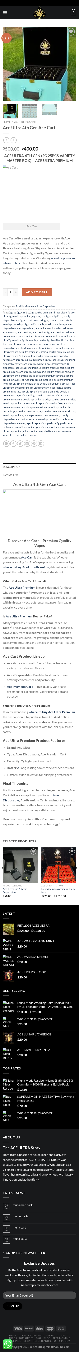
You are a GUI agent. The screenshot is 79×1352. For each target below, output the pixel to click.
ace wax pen (41, 415)
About (50, 1335)
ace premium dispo (29, 336)
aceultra (21, 423)
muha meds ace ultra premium (19, 427)
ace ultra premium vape (28, 411)
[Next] (69, 64)
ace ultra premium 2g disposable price (31, 359)
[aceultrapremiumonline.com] (39, 12)
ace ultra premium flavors (49, 375)
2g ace (12, 312)
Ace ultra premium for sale (39, 379)
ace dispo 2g (20, 324)
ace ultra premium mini (47, 395)
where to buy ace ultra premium (19, 435)
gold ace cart (67, 423)
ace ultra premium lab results (55, 383)
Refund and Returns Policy (51, 1340)
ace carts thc (66, 320)
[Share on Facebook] (13, 443)
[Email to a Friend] (27, 443)
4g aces (36, 316)
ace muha (40, 328)
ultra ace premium (12, 431)
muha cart (19, 1227)
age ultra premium (36, 423)
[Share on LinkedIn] (41, 443)
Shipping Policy (20, 1340)
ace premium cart (59, 332)
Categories (36, 1335)
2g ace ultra (23, 312)
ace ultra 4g (43, 340)
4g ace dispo (60, 312)
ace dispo (8, 324)
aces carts (31, 419)
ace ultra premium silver (34, 407)
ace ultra (65, 336)
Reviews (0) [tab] (10, 474)
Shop (22, 1335)
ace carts (54, 320)
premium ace (43, 427)
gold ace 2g (53, 423)
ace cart (27, 320)
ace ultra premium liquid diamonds (40, 391)
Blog (47, 1338)
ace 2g (44, 316)
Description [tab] (12, 466)
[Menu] (5, 12)
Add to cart (37, 292)
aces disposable (58, 419)
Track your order (21, 1338)
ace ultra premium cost (57, 371)
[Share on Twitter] (20, 443)
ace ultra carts (30, 344)
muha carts (20, 1238)
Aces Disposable (25, 121)
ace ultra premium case (31, 371)
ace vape (29, 415)
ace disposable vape (56, 324)
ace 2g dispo (55, 316)
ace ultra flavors (24, 348)
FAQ (38, 1338)
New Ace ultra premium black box (58, 890)
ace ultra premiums (13, 415)
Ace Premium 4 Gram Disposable (15, 890)
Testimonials (61, 1338)
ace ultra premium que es (16, 403)
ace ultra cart (15, 344)
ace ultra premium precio (36, 399)
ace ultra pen (63, 348)
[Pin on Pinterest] (34, 443)
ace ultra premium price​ (62, 399)
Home (7, 121)
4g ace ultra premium (20, 316)
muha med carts (23, 1205)
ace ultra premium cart (52, 367)
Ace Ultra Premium (26, 306)
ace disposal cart (26, 328)
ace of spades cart (56, 328)
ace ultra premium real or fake (47, 403)
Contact (63, 1335)
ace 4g (19, 320)
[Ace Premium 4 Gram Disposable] (20, 864)
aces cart (20, 419)
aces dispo (43, 419)
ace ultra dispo (47, 344)
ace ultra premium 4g (34, 363)
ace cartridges (40, 320)
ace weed (54, 415)
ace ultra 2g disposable (24, 340)
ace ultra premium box (27, 367)
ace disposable (36, 324)
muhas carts (21, 1216)
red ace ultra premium (63, 427)
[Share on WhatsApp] (6, 443)
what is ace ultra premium (57, 431)
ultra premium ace (33, 431)
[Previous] (9, 64)
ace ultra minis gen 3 (44, 348)
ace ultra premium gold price (24, 383)
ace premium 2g (40, 332)
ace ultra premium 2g (58, 351)
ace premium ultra (50, 336)
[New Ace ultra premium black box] (58, 864)
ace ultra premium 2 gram (32, 351)
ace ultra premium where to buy (59, 411)
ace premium (24, 332)
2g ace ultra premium (41, 312)
